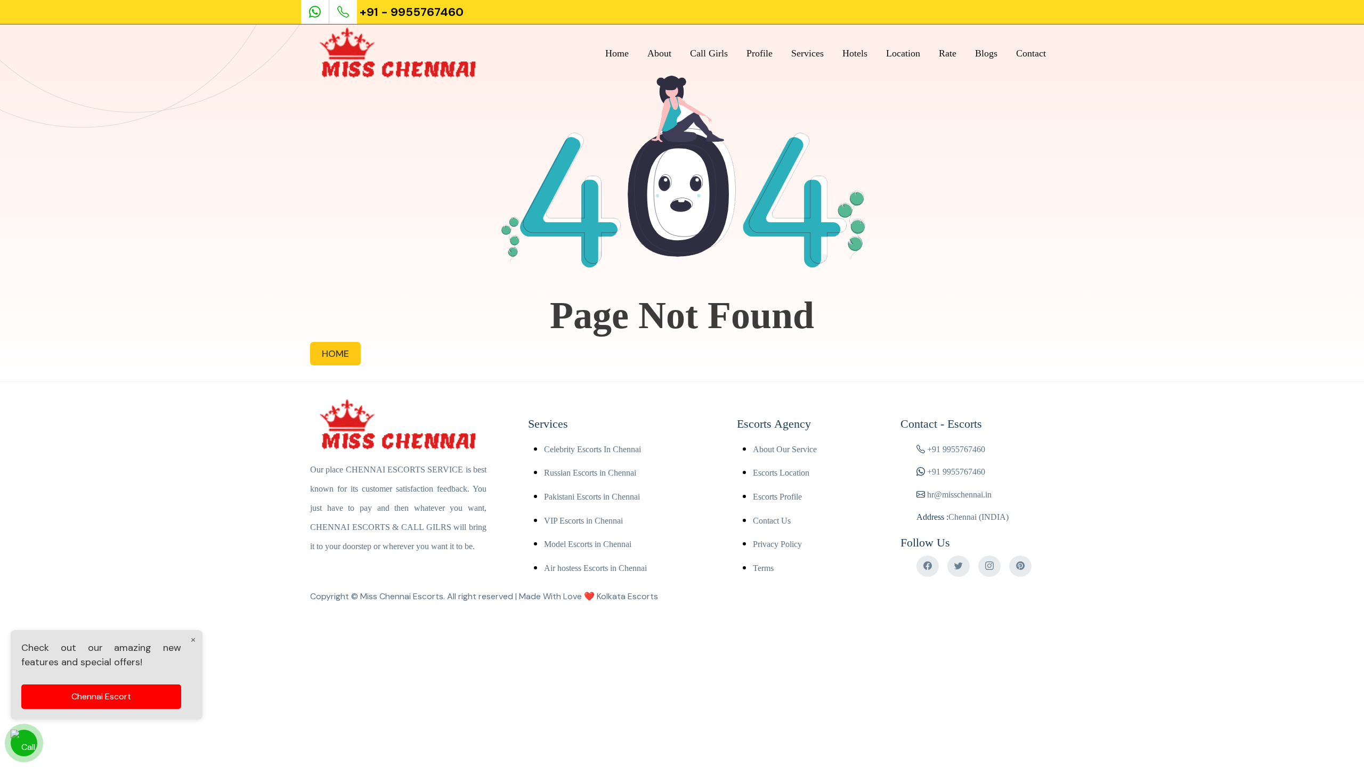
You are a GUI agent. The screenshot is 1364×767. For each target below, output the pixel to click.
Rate (947, 53)
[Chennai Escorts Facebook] (927, 566)
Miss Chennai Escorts (401, 596)
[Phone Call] (344, 12)
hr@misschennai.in (958, 494)
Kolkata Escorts (627, 596)
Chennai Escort (101, 696)
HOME (335, 353)
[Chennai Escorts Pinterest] (1020, 566)
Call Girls (709, 53)
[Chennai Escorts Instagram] (989, 566)
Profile (759, 53)
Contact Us (772, 520)
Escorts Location (781, 472)
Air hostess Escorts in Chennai (595, 568)
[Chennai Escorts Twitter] (958, 566)
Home (617, 53)
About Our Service (785, 449)
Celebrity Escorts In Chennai (592, 449)
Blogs (986, 53)
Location (903, 53)
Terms (763, 568)
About (659, 53)
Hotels (854, 53)
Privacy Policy (777, 544)
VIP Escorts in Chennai (583, 520)
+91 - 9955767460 (412, 12)
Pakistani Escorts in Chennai (592, 496)
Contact (1031, 53)
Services (807, 53)
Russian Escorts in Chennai (590, 472)
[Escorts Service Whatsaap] (319, 12)
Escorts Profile (777, 496)
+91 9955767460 (956, 449)
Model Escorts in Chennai (587, 544)
